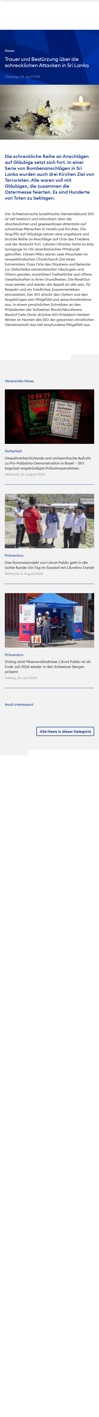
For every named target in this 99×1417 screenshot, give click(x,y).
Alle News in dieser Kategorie (65, 731)
